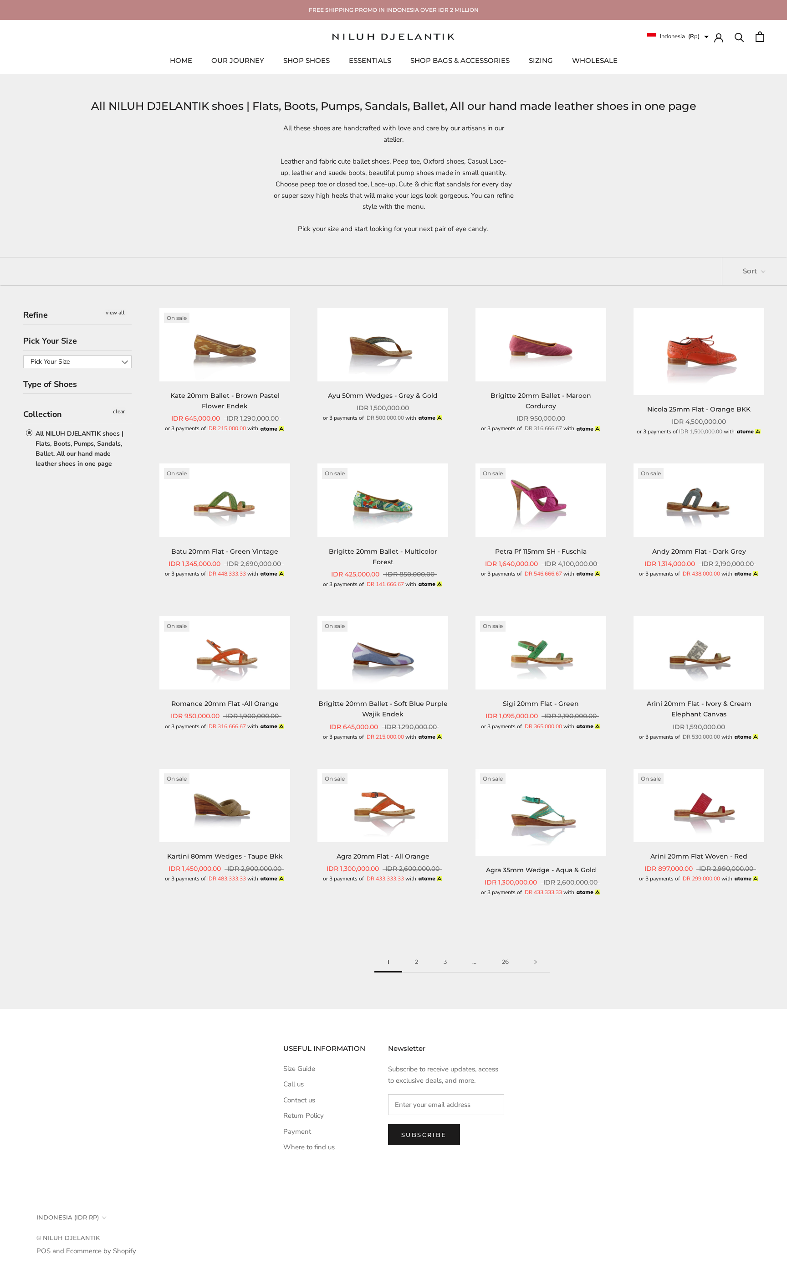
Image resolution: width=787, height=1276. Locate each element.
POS (43, 1250)
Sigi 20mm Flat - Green (541, 704)
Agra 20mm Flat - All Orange (383, 856)
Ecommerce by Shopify (101, 1250)
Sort (751, 271)
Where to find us (309, 1147)
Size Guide (299, 1068)
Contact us (299, 1100)
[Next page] (535, 962)
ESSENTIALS (370, 60)
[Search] (739, 36)
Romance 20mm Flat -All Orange (225, 704)
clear (119, 411)
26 (505, 961)
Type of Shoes (50, 383)
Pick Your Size (50, 340)
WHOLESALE (595, 60)
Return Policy (303, 1115)
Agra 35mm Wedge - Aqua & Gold (541, 870)
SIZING (541, 60)
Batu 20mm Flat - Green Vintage (224, 551)
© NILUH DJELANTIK (68, 1237)
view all (115, 312)
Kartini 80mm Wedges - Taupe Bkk (225, 856)
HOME (181, 60)
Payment (297, 1131)
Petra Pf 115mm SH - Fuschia (541, 551)
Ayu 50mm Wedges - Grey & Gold (383, 395)
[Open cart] (760, 36)
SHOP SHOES (306, 60)
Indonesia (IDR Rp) (67, 1217)
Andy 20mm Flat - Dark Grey (699, 551)
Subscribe (424, 1134)
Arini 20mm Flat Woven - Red (698, 856)
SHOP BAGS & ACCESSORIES (460, 60)
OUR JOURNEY (237, 60)
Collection (42, 414)
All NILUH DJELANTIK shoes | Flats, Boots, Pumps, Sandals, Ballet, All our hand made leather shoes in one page (78, 448)
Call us (293, 1084)
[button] (678, 36)
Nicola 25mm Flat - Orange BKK (699, 409)
